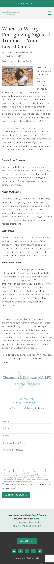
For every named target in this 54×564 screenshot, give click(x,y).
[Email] (14, 551)
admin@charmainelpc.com (27, 402)
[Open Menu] (49, 13)
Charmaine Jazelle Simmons (20, 52)
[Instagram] (33, 551)
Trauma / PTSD (13, 56)
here (36, 518)
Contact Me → (27, 541)
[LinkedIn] (40, 551)
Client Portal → (27, 3)
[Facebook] (27, 551)
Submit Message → (16, 495)
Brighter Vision (33, 558)
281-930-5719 (27, 398)
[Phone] (20, 551)
